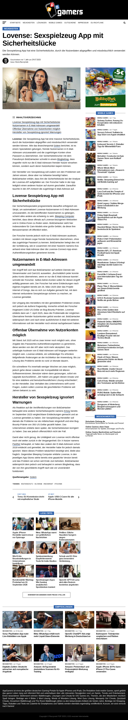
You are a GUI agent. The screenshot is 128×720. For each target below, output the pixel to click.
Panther (16, 444)
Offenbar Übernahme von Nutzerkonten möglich (36, 129)
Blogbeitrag (63, 159)
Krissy (67, 411)
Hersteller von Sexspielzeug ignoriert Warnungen (36, 132)
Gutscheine (70, 23)
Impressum (83, 23)
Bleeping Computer (64, 216)
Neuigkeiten (28, 23)
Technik (59, 484)
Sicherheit (48, 484)
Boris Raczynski (22, 62)
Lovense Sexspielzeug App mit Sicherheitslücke (36, 122)
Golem (57, 145)
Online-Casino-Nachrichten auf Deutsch (103, 432)
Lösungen (41, 23)
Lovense (39, 484)
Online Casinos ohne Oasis (97, 427)
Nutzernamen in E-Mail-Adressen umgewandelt (36, 125)
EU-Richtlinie (97, 23)
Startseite (15, 23)
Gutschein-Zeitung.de (95, 421)
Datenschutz (27, 484)
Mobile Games (55, 23)
